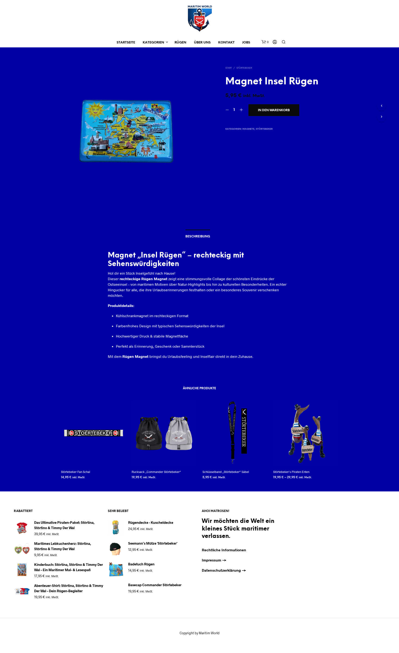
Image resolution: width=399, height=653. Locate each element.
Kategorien (153, 42)
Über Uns (202, 42)
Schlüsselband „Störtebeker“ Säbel (226, 472)
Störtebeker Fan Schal (75, 472)
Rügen (180, 42)
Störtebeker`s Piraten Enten (291, 472)
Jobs (246, 42)
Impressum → (214, 560)
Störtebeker (244, 68)
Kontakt (226, 42)
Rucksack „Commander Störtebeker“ (156, 472)
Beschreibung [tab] (197, 236)
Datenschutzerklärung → (224, 570)
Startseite (126, 42)
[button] (265, 42)
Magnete (248, 129)
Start (228, 68)
